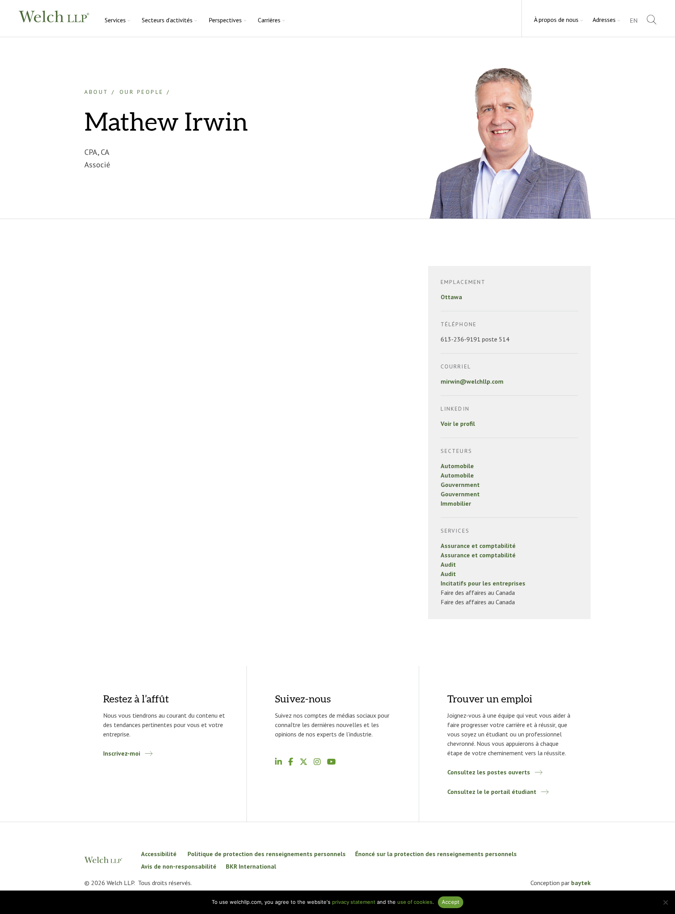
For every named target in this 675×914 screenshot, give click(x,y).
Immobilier (456, 503)
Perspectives (225, 20)
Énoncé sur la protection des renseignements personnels (436, 854)
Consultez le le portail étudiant (491, 791)
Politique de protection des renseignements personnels (267, 854)
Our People (142, 91)
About (96, 91)
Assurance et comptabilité (478, 545)
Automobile (457, 466)
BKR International (251, 866)
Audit (448, 564)
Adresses (604, 19)
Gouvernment (460, 484)
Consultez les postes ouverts (488, 772)
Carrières (269, 20)
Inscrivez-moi (121, 753)
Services (115, 20)
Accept (451, 902)
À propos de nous (556, 19)
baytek (581, 883)
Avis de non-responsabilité (178, 866)
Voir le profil (458, 423)
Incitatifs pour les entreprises (483, 583)
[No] (665, 902)
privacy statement (353, 902)
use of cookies (414, 902)
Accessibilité (159, 854)
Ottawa (451, 297)
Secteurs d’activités (167, 20)
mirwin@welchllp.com (472, 381)
